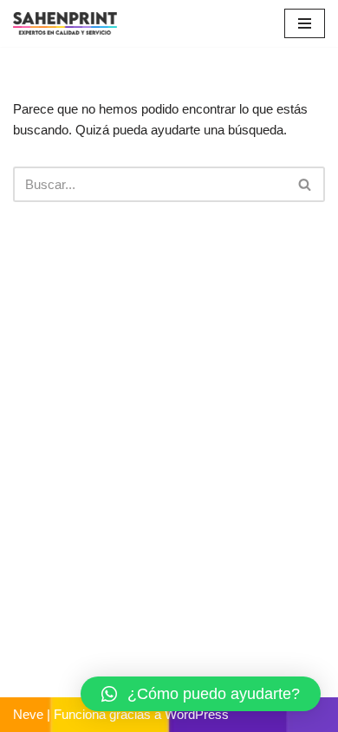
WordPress (197, 714)
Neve (28, 714)
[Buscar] (305, 184)
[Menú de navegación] (304, 23)
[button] (201, 693)
